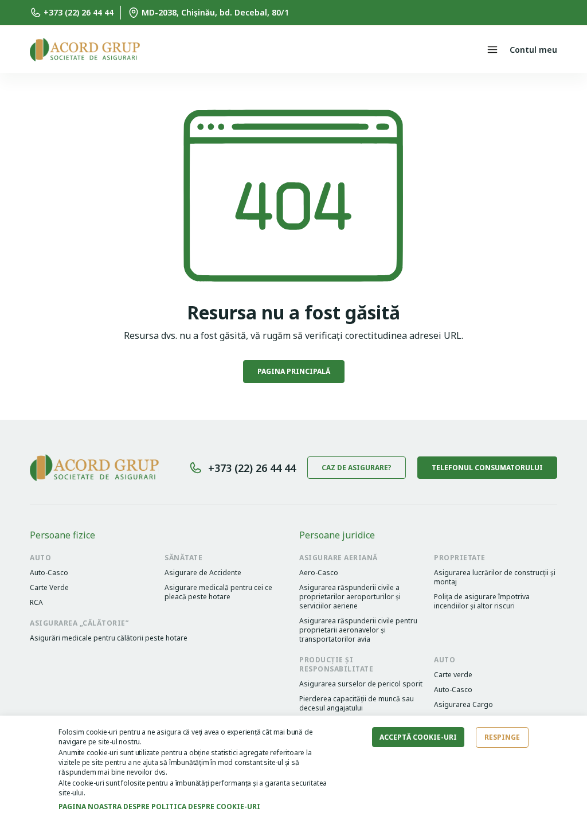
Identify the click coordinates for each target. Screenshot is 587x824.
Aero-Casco (318, 572)
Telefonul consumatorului (487, 467)
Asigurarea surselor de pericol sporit (360, 684)
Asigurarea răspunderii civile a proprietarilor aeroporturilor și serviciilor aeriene (350, 597)
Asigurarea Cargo (463, 704)
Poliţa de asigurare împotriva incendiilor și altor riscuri (482, 601)
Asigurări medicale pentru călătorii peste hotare (108, 638)
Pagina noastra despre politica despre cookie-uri (159, 806)
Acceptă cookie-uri (418, 737)
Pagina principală (293, 371)
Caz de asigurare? (357, 467)
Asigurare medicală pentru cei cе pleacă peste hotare (218, 592)
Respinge (502, 737)
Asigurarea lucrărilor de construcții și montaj (494, 577)
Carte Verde (49, 587)
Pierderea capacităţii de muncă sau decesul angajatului (356, 703)
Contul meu (533, 49)
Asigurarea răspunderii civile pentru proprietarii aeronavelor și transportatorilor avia (358, 630)
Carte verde (453, 674)
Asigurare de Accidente (203, 572)
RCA (36, 602)
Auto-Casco (49, 572)
